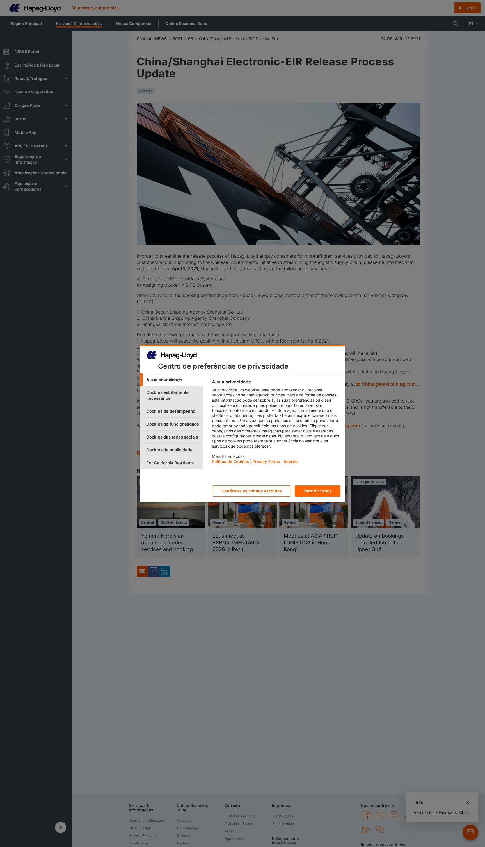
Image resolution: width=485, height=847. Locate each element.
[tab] (171, 379)
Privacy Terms (266, 461)
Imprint (291, 461)
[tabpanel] (276, 423)
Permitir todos (317, 490)
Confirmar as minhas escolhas (251, 490)
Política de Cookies (230, 461)
